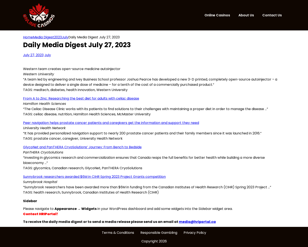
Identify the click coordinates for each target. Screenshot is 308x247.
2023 (58, 37)
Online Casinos (217, 15)
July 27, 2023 (33, 55)
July (47, 55)
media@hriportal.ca (197, 221)
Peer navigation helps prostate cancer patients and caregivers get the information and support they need (111, 122)
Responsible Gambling (158, 232)
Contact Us (272, 15)
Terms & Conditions (118, 232)
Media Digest (43, 37)
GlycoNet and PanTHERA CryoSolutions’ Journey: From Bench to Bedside (82, 147)
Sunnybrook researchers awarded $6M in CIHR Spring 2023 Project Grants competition (94, 176)
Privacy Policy (195, 232)
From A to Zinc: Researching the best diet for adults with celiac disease (81, 98)
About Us (246, 15)
